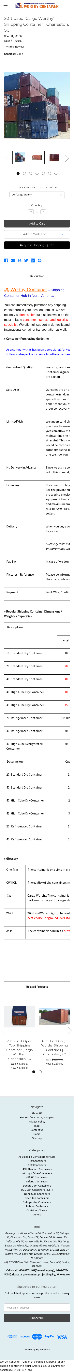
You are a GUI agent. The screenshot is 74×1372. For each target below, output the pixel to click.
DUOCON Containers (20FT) (37, 1189)
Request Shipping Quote (37, 245)
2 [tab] (24, 173)
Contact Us (37, 1130)
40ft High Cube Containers (37, 1173)
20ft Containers (37, 1165)
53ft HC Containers (37, 1181)
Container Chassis (37, 1210)
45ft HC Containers (37, 1177)
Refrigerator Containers (37, 1202)
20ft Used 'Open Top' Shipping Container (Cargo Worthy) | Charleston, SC (19, 1050)
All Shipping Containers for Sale (37, 1156)
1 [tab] (18, 173)
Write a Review (15, 46)
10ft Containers (37, 1161)
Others (37, 1214)
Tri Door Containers (37, 1206)
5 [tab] (43, 173)
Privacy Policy (37, 1121)
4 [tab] (37, 173)
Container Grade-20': (37, 187)
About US (37, 1113)
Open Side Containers (37, 1194)
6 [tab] (49, 173)
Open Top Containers (37, 1198)
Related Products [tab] (37, 987)
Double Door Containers (37, 1185)
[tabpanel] (19, 158)
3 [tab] (30, 173)
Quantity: (37, 205)
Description (37, 276)
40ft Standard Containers (37, 1169)
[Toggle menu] (5, 5)
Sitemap (37, 1138)
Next (67, 158)
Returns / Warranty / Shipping (37, 1117)
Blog (37, 1125)
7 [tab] (55, 173)
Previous (7, 158)
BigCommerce (43, 1349)
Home (37, 1134)
